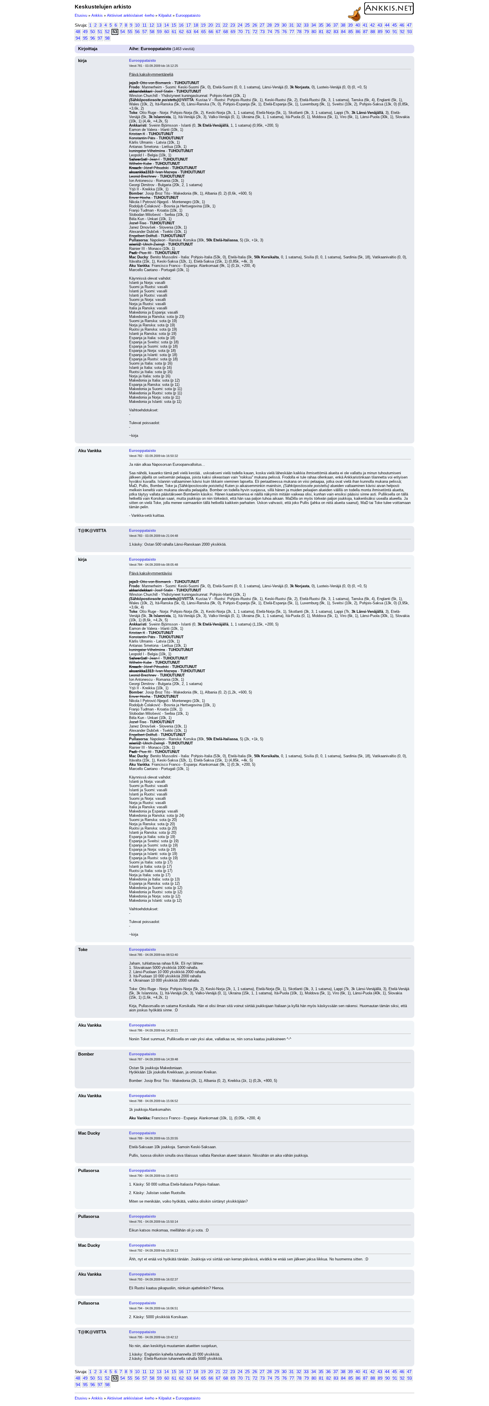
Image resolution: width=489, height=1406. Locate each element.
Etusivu (81, 15)
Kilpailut (164, 15)
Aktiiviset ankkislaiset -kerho (130, 15)
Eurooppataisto (188, 15)
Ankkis (97, 15)
